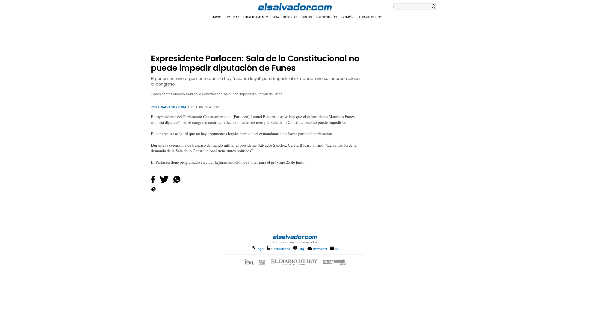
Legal (260, 249)
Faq (301, 248)
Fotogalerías (326, 17)
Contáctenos (280, 249)
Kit (337, 248)
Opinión (347, 17)
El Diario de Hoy (370, 17)
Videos (306, 17)
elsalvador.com (172, 107)
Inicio (216, 17)
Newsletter (320, 249)
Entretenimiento (255, 17)
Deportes (290, 17)
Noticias (232, 17)
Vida (275, 17)
